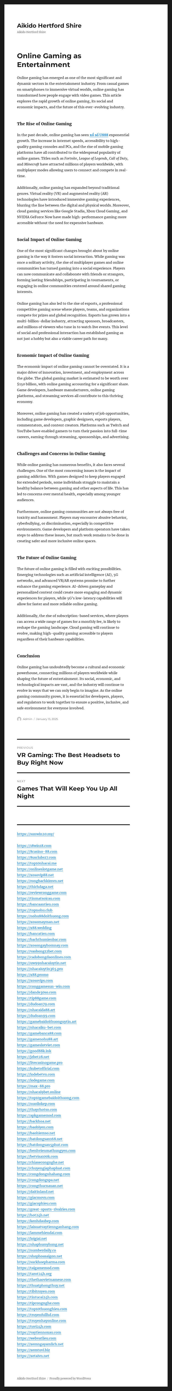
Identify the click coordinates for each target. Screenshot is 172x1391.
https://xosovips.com (35, 980)
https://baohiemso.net (36, 1133)
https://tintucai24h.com (37, 1297)
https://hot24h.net (33, 1215)
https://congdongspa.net (38, 1180)
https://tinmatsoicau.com (38, 898)
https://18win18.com (34, 846)
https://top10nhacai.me (37, 863)
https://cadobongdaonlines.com (44, 957)
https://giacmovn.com (36, 1197)
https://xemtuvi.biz (33, 1350)
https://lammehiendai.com (39, 1233)
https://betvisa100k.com (37, 1156)
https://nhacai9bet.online (39, 1092)
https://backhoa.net (34, 1121)
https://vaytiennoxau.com (39, 1332)
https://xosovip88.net (35, 875)
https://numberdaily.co (36, 1250)
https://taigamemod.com (38, 1268)
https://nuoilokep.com (36, 1104)
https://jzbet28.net (33, 1057)
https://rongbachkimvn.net (40, 881)
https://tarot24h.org (34, 1274)
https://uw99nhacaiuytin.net (41, 963)
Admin (27, 719)
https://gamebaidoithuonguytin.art (47, 1021)
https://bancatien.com (36, 934)
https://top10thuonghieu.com (42, 1309)
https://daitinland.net (35, 1192)
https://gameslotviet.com (38, 1045)
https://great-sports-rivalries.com (46, 1209)
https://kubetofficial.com (38, 1068)
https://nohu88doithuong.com (43, 916)
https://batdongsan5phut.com (42, 1145)
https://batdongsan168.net (40, 1139)
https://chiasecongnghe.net (40, 1162)
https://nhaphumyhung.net (40, 1244)
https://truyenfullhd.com (38, 1315)
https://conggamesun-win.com (43, 986)
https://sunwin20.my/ (35, 834)
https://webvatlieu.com (36, 1338)
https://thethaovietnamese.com (44, 1279)
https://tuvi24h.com (34, 1326)
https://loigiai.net (32, 1238)
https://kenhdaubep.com (38, 1221)
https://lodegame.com (36, 1080)
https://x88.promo (32, 975)
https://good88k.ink (34, 1051)
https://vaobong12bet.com (39, 951)
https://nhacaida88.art (36, 1010)
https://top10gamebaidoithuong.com (48, 1098)
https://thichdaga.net (35, 887)
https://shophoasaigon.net (39, 1256)
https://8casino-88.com (37, 851)
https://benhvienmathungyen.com (46, 1150)
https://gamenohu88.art (37, 1039)
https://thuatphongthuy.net (41, 1285)
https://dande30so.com (36, 992)
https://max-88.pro (33, 1086)
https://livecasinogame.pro (40, 1063)
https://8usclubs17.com (36, 857)
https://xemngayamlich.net (40, 1344)
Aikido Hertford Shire (49, 25)
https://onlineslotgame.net (40, 869)
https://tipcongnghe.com (38, 1303)
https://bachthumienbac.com (41, 939)
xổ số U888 (99, 135)
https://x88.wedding (34, 928)
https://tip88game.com (36, 998)
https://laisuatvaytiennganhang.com (48, 1227)
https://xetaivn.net (33, 1356)
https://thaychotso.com (37, 1109)
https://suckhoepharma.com (41, 1262)
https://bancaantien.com (38, 904)
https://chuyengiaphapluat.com (43, 1168)
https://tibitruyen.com (36, 1291)
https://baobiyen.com (35, 1127)
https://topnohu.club (34, 910)
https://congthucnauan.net (40, 1186)
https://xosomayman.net (38, 922)
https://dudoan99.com (36, 1016)
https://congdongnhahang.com (43, 1174)
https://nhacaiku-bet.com (39, 1027)
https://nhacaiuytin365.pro (40, 969)
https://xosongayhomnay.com (42, 945)
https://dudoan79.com (36, 1004)
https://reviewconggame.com (41, 892)
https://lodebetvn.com (36, 1074)
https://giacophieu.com (36, 1203)
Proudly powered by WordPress (70, 1378)
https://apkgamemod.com (39, 1115)
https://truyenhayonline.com (41, 1321)
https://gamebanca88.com (39, 1033)
